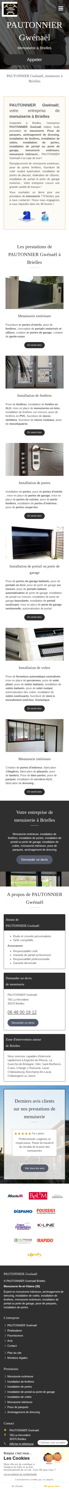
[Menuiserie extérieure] (34, 292)
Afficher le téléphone (21, 1443)
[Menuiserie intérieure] (34, 735)
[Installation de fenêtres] (34, 372)
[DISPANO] (23, 1211)
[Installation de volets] (34, 644)
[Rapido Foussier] (46, 1240)
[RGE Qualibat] (45, 216)
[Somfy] (34, 1254)
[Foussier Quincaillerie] (46, 1211)
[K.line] (46, 1226)
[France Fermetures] (23, 1226)
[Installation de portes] (34, 459)
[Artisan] (26, 216)
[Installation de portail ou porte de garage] (34, 542)
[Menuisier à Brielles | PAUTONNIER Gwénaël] (10, 9)
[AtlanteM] (15, 1195)
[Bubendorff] (57, 1195)
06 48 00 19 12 (22, 1012)
